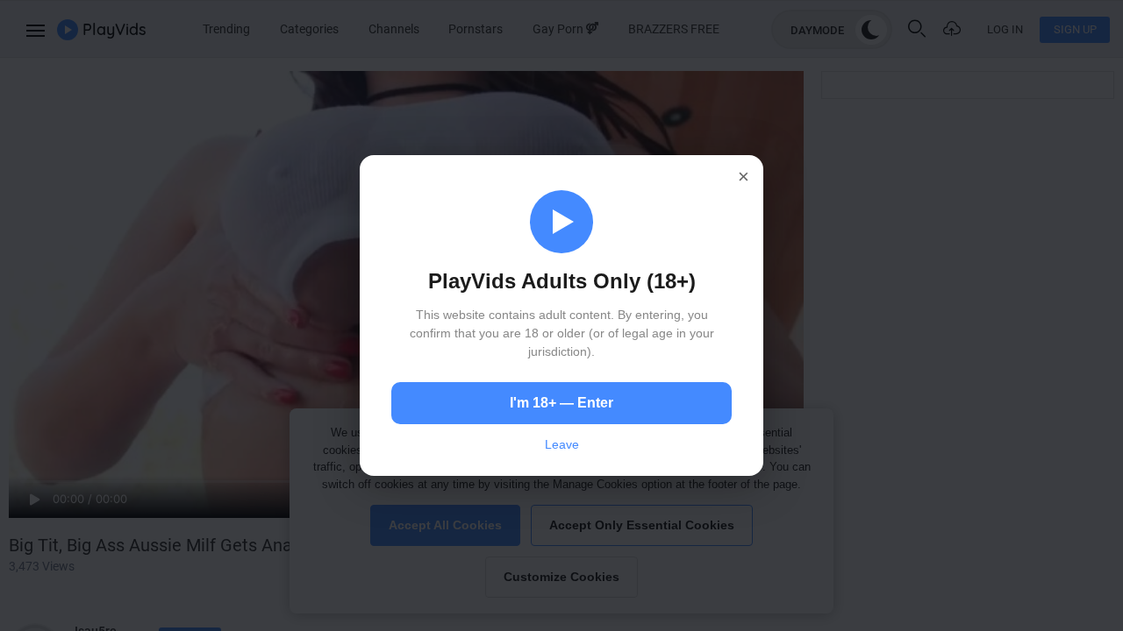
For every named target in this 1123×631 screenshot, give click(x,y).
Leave (562, 444)
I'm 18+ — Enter (561, 402)
